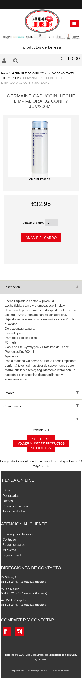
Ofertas (8, 501)
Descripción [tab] (11, 287)
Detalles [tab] (9, 393)
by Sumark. (41, 659)
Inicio (4, 73)
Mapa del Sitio (18, 670)
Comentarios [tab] (12, 406)
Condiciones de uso (61, 670)
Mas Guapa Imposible (37, 654)
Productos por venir (16, 506)
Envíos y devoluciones (18, 534)
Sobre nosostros (14, 544)
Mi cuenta (9, 550)
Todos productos (14, 511)
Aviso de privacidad (38, 670)
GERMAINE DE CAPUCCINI (29, 73)
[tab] (41, 417)
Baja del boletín (13, 555)
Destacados (11, 495)
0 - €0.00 (70, 58)
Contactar (9, 539)
